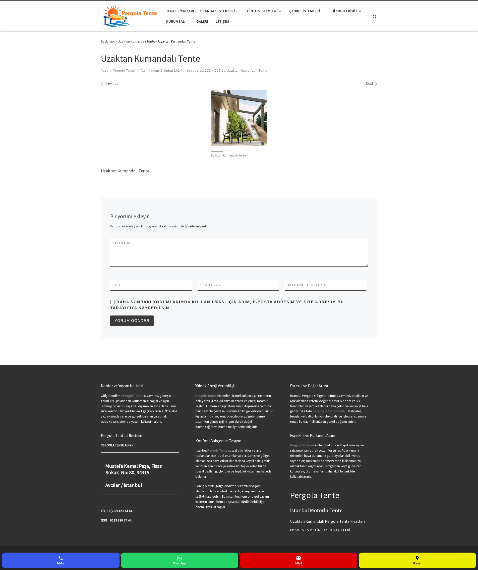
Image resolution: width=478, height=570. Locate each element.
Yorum (121, 243)
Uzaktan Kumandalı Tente (136, 41)
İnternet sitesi (306, 285)
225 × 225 (212, 70)
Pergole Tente (124, 70)
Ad (116, 285)
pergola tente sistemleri (330, 411)
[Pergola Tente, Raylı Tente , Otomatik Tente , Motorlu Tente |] (130, 15)
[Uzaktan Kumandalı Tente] (239, 118)
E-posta (210, 285)
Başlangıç (108, 41)
